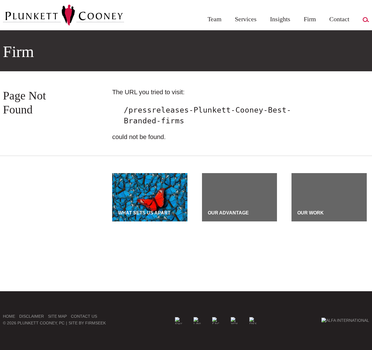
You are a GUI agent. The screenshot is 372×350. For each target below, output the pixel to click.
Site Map (57, 316)
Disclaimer (31, 316)
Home (9, 316)
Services (246, 19)
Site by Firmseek (87, 323)
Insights (280, 19)
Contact (339, 19)
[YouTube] (234, 320)
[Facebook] (215, 320)
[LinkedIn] (197, 320)
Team (214, 19)
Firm (310, 19)
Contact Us (84, 316)
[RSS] (252, 320)
